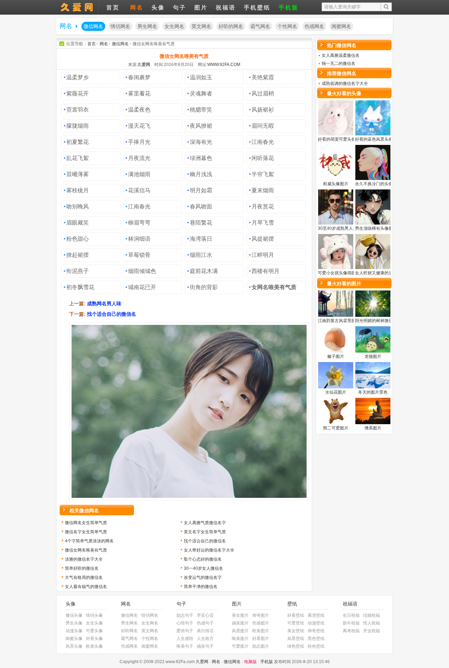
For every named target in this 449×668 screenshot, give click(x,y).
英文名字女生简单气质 (205, 531)
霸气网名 (260, 26)
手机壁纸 (257, 8)
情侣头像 (94, 615)
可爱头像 (94, 630)
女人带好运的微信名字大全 (209, 550)
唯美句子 (184, 646)
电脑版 (250, 661)
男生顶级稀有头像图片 (376, 228)
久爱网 (202, 661)
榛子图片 (335, 356)
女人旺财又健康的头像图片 (380, 272)
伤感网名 (314, 26)
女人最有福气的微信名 (86, 586)
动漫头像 (74, 630)
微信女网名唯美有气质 (86, 550)
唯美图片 (240, 638)
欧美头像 (94, 646)
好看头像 (94, 638)
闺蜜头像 (74, 638)
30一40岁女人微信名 (203, 568)
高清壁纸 (316, 615)
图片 (201, 8)
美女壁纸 (295, 630)
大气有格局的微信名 (84, 577)
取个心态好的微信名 (203, 559)
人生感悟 (184, 638)
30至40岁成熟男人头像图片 (344, 228)
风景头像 (74, 646)
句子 (179, 8)
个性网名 (287, 26)
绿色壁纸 (295, 646)
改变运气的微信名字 (203, 577)
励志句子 (184, 615)
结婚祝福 (371, 615)
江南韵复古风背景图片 (339, 320)
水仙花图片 (335, 392)
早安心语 (205, 615)
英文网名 (201, 26)
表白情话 (205, 630)
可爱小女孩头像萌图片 (339, 272)
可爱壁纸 (295, 623)
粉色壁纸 (316, 646)
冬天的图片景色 (373, 392)
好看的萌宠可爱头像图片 (341, 139)
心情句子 (184, 623)
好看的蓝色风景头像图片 (378, 139)
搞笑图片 (240, 623)
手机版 (289, 8)
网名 (136, 8)
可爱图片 (240, 646)
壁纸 (292, 604)
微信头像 (74, 615)
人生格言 (205, 638)
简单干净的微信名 (200, 586)
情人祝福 (371, 623)
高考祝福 (351, 630)
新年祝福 (351, 623)
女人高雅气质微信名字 (205, 522)
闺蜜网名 (341, 26)
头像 (77, 7)
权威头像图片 (335, 183)
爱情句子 (184, 630)
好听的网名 (231, 26)
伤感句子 (205, 623)
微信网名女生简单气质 (86, 522)
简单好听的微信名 (82, 568)
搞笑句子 (205, 646)
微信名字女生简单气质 (86, 531)
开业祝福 (371, 630)
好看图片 (260, 638)
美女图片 (240, 615)
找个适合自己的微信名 (111, 314)
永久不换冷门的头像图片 (378, 183)
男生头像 (74, 623)
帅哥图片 (260, 615)
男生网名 (147, 26)
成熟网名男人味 (104, 303)
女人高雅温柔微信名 (341, 55)
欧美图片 (260, 630)
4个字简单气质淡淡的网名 (89, 541)
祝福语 (226, 8)
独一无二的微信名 (338, 63)
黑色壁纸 (316, 638)
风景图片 (240, 630)
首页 (113, 8)
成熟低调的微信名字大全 (345, 83)
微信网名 (93, 26)
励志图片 (260, 646)
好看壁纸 (295, 615)
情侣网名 (120, 26)
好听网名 (129, 630)
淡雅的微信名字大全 (84, 559)
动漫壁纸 (316, 623)
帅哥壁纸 (316, 630)
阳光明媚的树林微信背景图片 (382, 320)
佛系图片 (372, 428)
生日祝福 (351, 615)
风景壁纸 (295, 638)
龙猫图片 (372, 356)
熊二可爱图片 (335, 428)
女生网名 (174, 26)
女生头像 (94, 623)
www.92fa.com (223, 64)
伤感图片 (260, 623)
